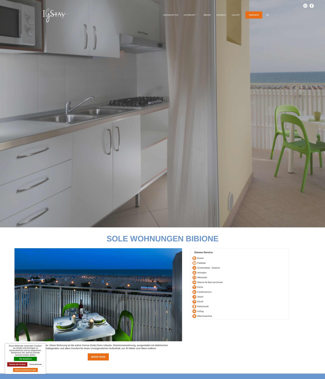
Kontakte (254, 15)
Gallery (236, 15)
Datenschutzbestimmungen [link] (25, 370)
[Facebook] (311, 5)
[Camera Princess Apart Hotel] (98, 295)
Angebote (221, 15)
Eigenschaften (170, 15)
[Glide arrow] (58, 295)
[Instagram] (305, 5)
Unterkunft (190, 15)
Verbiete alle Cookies (17, 364)
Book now (98, 357)
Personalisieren (35, 364)
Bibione (207, 15)
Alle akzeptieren (25, 359)
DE (268, 15)
